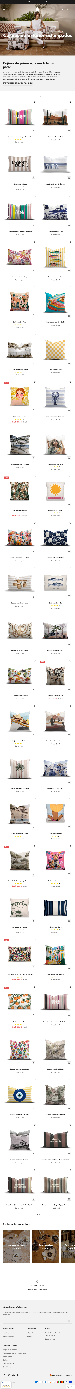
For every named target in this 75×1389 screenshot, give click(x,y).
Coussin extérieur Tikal (55, 277)
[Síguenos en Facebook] (4, 1375)
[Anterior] (3, 2)
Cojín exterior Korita (55, 927)
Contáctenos (7, 1367)
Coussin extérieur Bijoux (55, 1069)
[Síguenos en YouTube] (13, 1375)
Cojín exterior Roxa (55, 369)
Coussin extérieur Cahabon (20, 558)
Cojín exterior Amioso (55, 881)
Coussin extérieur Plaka (55, 788)
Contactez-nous (50, 1339)
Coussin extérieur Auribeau (55, 1114)
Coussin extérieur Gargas (19, 603)
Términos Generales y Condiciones (14, 1353)
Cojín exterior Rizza (19, 1022)
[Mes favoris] (34, 102)
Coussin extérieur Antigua (55, 974)
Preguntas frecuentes (10, 1350)
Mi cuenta (30, 1333)
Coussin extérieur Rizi (55, 137)
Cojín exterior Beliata (20, 510)
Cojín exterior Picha (55, 833)
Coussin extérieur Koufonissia (55, 184)
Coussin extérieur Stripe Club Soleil (20, 231)
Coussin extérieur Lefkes (55, 558)
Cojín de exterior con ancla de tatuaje (19, 974)
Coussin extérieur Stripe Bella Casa (55, 1022)
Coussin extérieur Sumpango (19, 1069)
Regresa (29, 1336)
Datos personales (8, 1363)
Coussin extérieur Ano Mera (19, 1114)
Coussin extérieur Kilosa (20, 833)
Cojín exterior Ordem (19, 741)
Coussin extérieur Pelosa (19, 650)
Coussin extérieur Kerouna (55, 741)
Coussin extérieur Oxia (55, 231)
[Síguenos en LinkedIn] (18, 1375)
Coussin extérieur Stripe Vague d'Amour (55, 1205)
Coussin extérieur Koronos (20, 788)
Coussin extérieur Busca (55, 650)
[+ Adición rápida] (33, 130)
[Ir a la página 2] (42, 1214)
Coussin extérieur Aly (55, 696)
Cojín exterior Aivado (19, 184)
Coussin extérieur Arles (55, 464)
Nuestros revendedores (10, 1333)
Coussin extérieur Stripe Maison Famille (19, 1205)
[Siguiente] (71, 2)
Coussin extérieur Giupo (20, 277)
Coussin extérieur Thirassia (20, 464)
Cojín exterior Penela (55, 510)
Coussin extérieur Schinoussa (55, 417)
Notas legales (7, 1357)
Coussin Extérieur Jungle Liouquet (19, 881)
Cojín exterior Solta (55, 603)
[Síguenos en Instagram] (9, 1375)
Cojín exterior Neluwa (19, 927)
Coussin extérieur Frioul (20, 369)
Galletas (5, 1360)
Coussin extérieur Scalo (20, 696)
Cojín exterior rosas (19, 417)
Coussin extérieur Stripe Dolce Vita (20, 137)
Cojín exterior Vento (20, 322)
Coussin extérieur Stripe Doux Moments (55, 1160)
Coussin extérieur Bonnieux (19, 1160)
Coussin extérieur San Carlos (55, 322)
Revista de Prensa (8, 1336)
